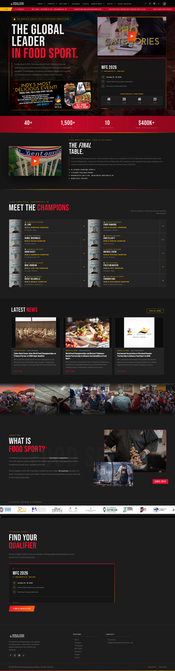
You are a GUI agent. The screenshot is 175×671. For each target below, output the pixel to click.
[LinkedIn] (154, 3)
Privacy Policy (152, 667)
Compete (51, 4)
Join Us (110, 4)
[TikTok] (158, 3)
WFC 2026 (63, 4)
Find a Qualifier (22, 609)
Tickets (85, 4)
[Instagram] (150, 3)
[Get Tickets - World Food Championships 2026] (52, 95)
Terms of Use (162, 667)
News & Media (96, 4)
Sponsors (76, 4)
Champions (79, 646)
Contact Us (112, 640)
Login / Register (124, 4)
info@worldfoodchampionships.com (120, 643)
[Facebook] (145, 3)
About (40, 4)
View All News (155, 311)
